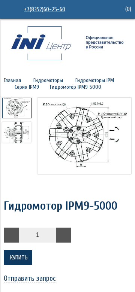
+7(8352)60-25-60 (44, 9)
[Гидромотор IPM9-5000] (84, 137)
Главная (12, 80)
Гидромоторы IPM (94, 80)
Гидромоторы (48, 80)
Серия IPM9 (27, 87)
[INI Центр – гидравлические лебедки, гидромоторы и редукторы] (67, 58)
